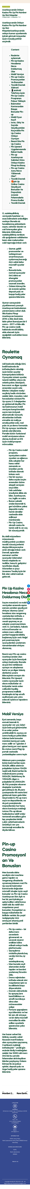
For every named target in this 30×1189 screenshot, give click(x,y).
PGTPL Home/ (13, 1138)
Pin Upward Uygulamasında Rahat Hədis (18, 149)
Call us (15, 1119)
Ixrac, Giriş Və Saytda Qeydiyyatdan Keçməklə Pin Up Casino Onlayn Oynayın (18, 131)
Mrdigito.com (22, 1183)
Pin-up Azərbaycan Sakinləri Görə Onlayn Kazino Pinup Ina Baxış (18, 160)
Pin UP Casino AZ (6, 6)
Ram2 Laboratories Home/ (9, 1140)
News (18, 1138)
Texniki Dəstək (18, 179)
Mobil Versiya (17, 74)
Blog (16, 1142)
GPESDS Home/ (23, 1140)
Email (15, 1130)
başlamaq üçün (9, 638)
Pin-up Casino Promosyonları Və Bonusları (18, 80)
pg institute (15, 17)
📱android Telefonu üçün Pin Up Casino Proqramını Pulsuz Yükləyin (18, 95)
